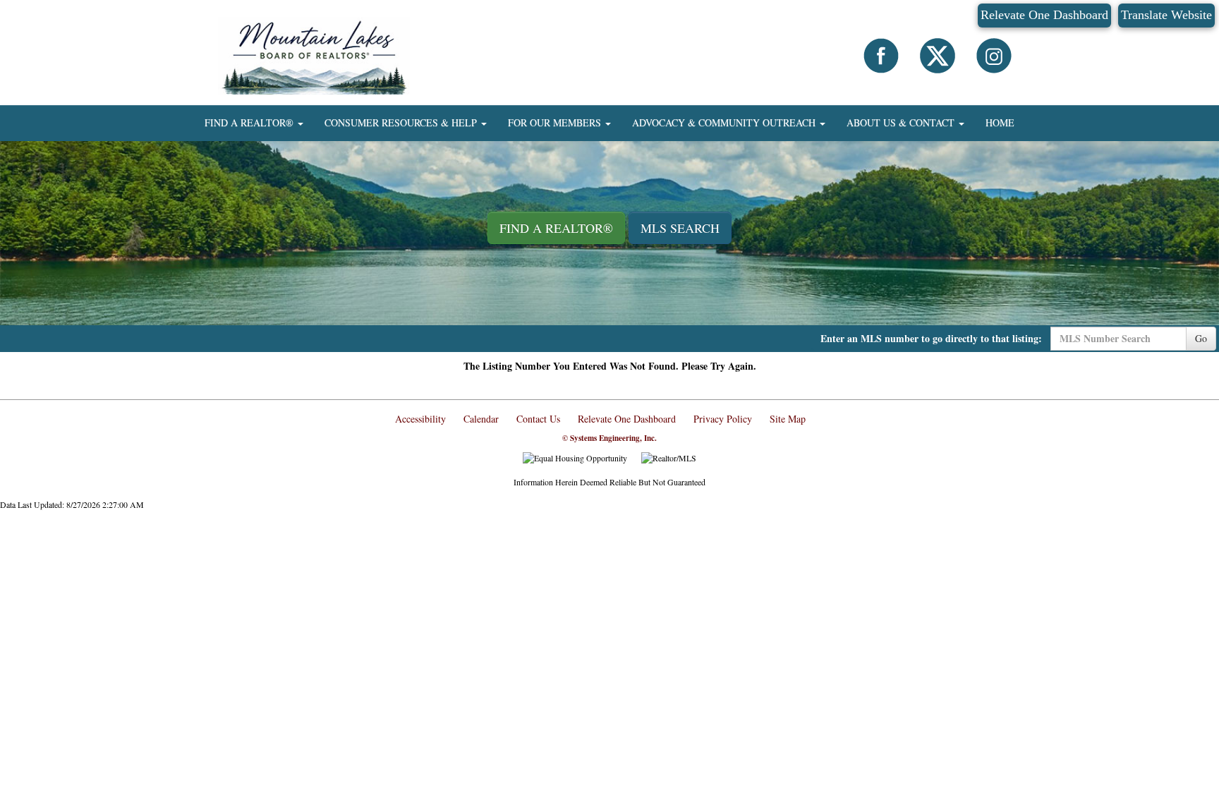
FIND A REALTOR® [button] (250, 122)
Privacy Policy (722, 418)
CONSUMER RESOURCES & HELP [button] (402, 122)
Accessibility (420, 418)
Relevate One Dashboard (1044, 15)
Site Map (788, 418)
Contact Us (538, 418)
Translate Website (1166, 15)
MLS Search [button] (680, 227)
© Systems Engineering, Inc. (609, 438)
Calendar (481, 418)
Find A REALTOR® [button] (556, 227)
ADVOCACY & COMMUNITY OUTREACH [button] (725, 122)
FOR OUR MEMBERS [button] (556, 122)
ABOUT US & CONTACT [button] (902, 122)
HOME (999, 122)
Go (1201, 338)
